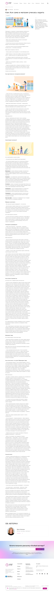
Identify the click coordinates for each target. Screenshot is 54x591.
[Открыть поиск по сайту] (48, 3)
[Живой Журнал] (47, 573)
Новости (25, 3)
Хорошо (45, 588)
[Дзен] (42, 573)
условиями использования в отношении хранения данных (24, 553)
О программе (16, 3)
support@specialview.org (29, 574)
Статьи (33, 3)
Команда (42, 3)
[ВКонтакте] (37, 573)
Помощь (21, 3)
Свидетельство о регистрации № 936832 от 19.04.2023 (13, 586)
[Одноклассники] (44, 573)
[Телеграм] (39, 573)
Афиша (29, 3)
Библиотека (38, 3)
